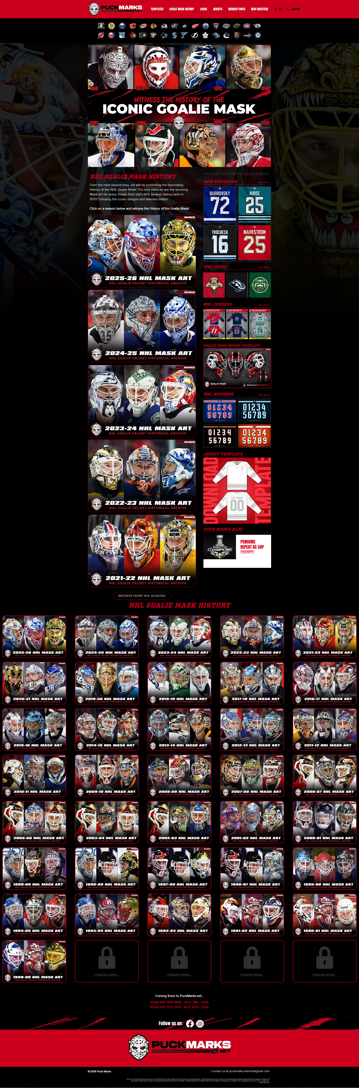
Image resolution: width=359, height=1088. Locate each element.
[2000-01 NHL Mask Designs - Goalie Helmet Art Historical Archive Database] (324, 822)
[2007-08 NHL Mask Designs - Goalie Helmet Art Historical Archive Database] (252, 776)
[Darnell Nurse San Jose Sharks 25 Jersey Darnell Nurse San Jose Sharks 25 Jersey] (254, 204)
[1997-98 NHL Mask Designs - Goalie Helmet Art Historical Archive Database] (179, 868)
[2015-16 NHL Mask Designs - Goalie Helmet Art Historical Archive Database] (34, 729)
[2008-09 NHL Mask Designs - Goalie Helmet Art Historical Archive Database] (179, 776)
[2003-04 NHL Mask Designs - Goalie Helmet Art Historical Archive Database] (107, 822)
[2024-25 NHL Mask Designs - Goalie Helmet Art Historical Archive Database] (107, 637)
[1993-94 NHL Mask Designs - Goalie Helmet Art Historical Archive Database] (107, 915)
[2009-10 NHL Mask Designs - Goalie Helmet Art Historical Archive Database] (107, 776)
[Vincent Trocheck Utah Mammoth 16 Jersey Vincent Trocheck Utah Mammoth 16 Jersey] (219, 243)
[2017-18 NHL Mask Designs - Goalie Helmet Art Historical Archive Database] (252, 683)
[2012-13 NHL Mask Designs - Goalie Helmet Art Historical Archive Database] (252, 729)
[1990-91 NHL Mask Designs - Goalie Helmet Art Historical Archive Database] (324, 915)
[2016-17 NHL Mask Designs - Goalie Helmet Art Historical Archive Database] (324, 683)
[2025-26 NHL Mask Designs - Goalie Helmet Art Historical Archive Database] (34, 637)
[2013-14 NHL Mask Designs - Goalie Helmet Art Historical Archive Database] (179, 729)
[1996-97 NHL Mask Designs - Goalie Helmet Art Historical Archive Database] (252, 868)
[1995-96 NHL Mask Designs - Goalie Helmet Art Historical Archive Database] (324, 868)
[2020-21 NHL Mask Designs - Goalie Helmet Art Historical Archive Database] (34, 683)
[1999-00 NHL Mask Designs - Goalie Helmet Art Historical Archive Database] (34, 868)
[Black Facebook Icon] (275, 9)
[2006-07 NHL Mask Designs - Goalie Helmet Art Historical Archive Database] (324, 776)
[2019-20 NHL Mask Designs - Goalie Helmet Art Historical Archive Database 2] (107, 683)
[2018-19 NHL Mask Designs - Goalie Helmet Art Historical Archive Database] (179, 683)
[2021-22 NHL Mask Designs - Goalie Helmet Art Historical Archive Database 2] (324, 637)
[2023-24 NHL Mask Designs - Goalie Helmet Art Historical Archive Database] (179, 637)
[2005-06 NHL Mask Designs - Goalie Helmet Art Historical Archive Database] (34, 822)
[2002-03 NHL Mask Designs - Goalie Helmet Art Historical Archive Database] (179, 822)
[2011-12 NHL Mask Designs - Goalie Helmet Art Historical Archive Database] (324, 729)
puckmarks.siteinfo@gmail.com (249, 1071)
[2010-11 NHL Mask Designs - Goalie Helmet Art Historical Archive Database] (34, 776)
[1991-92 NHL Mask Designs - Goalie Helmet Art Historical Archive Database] (252, 915)
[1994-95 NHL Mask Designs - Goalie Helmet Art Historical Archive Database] (34, 915)
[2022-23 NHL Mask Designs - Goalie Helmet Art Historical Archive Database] (252, 637)
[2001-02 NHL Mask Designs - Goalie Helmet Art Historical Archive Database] (252, 822)
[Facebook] (190, 1024)
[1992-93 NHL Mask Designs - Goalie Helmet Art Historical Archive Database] (179, 915)
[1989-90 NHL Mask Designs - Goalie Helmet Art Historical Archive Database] (34, 961)
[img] (101, 26)
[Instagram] (280, 9)
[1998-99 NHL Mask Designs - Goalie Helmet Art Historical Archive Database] (107, 868)
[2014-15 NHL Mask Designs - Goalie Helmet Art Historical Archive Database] (107, 729)
